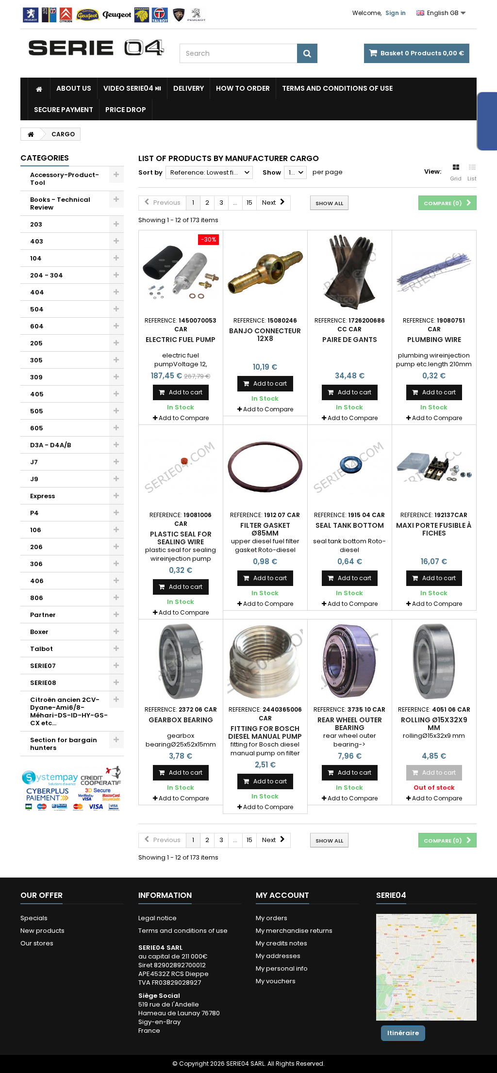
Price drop (125, 109)
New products (42, 930)
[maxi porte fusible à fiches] (434, 467)
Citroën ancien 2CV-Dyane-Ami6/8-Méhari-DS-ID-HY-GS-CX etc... (69, 711)
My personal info (282, 968)
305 (36, 360)
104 (36, 258)
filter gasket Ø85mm (265, 529)
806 (36, 597)
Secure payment (63, 109)
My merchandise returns (294, 930)
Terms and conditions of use (337, 88)
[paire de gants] (350, 272)
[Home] (39, 88)
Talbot (41, 648)
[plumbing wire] (434, 272)
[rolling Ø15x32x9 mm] (434, 661)
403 (36, 241)
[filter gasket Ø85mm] (265, 467)
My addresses (278, 955)
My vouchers (276, 981)
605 (36, 428)
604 (37, 326)
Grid (456, 178)
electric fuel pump (180, 339)
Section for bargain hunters (63, 743)
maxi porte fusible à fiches (434, 529)
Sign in (395, 13)
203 (36, 224)
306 (36, 564)
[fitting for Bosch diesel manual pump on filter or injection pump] (265, 661)
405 (37, 394)
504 (37, 309)
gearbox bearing (181, 720)
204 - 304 (46, 275)
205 (36, 343)
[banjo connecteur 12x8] (265, 272)
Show (272, 172)
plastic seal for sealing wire (181, 538)
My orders (271, 918)
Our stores (36, 943)
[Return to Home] (30, 134)
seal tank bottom (349, 525)
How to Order (243, 88)
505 (36, 411)
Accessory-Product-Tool (64, 178)
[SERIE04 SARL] (96, 47)
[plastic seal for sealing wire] (181, 467)
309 (36, 377)
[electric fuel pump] (181, 272)
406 (37, 580)
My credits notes (281, 943)
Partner (43, 614)
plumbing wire (434, 339)
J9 (34, 479)
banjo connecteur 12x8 (265, 334)
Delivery (188, 88)
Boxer (39, 631)
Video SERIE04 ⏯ (132, 88)
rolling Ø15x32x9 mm (434, 723)
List (472, 178)
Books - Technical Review (60, 203)
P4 (34, 513)
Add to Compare (184, 418)
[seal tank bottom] (350, 467)
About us (73, 88)
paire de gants (349, 339)
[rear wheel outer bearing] (350, 661)
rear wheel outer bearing (349, 723)
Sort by (150, 172)
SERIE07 (43, 665)
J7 (34, 462)
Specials (34, 918)
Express (42, 496)
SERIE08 (43, 682)
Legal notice (157, 918)
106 (35, 530)
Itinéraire (403, 1033)
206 (36, 547)
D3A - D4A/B (50, 445)
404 (37, 292)
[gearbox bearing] (181, 661)
